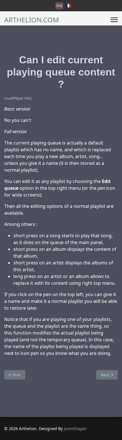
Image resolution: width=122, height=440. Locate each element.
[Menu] (114, 19)
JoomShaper (75, 428)
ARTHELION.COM (31, 19)
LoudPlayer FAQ (17, 98)
